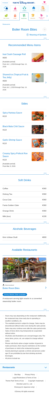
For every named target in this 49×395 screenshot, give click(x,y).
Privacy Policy (30, 375)
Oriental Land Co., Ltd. (24, 384)
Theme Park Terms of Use (14, 381)
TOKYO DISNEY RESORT (24, 2)
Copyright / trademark (36, 381)
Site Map (17, 375)
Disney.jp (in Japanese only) (24, 387)
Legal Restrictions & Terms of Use (24, 378)
